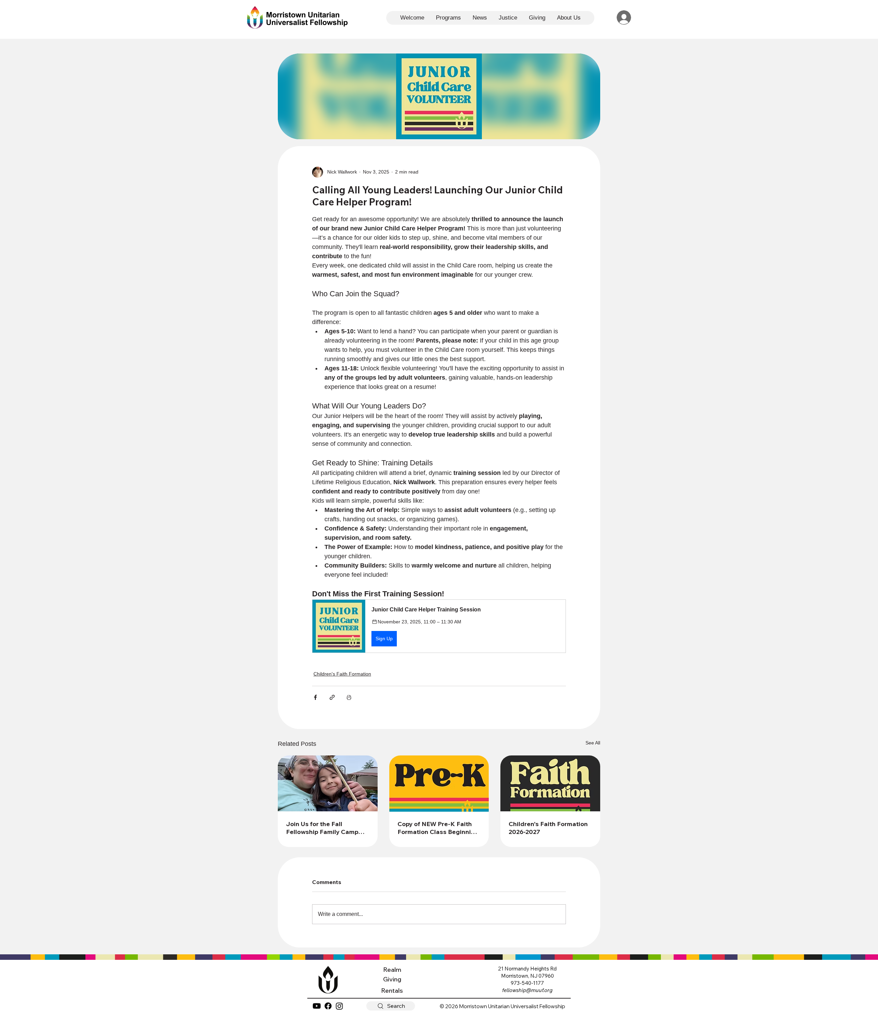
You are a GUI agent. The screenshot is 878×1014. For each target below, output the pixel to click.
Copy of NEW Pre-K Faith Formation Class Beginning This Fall (438, 828)
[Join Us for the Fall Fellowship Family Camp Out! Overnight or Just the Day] (328, 783)
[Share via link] (332, 697)
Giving (392, 979)
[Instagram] (339, 1006)
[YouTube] (316, 1006)
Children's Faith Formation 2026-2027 (548, 828)
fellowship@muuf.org (527, 990)
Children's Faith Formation (342, 674)
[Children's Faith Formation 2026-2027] (550, 783)
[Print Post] (349, 697)
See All (592, 742)
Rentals (392, 990)
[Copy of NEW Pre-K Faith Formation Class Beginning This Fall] (439, 783)
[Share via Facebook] (315, 697)
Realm (392, 970)
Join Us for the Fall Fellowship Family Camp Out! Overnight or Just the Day (325, 828)
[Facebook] (328, 1006)
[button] (439, 626)
